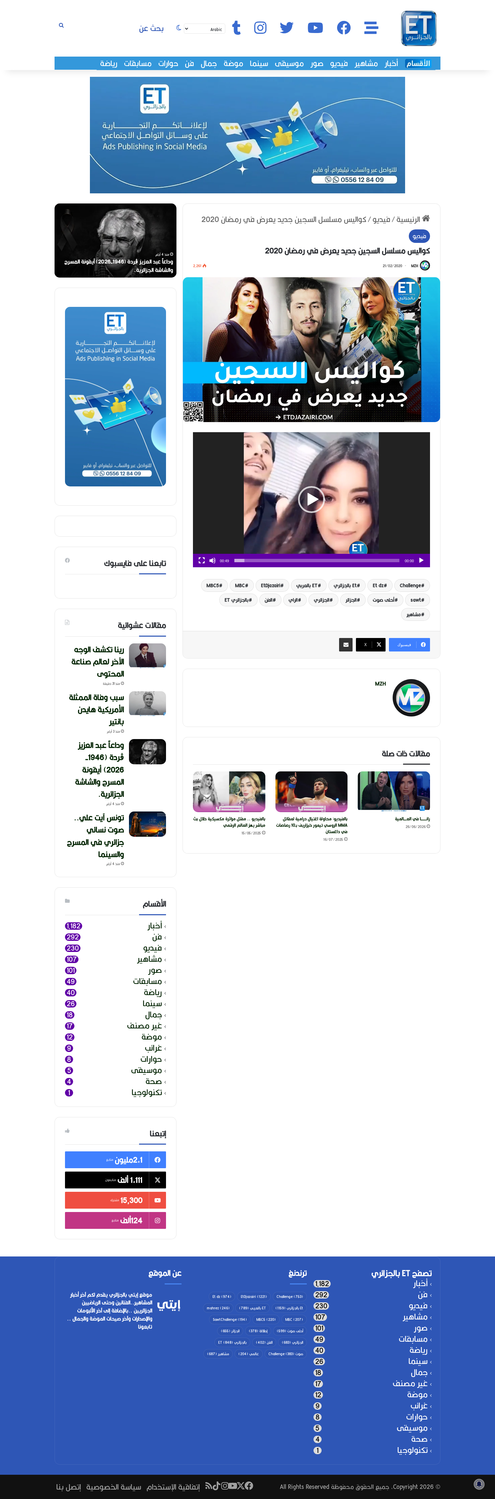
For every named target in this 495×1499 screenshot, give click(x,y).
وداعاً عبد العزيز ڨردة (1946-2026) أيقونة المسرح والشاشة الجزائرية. (99, 769)
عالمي (248, 1353)
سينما (259, 63)
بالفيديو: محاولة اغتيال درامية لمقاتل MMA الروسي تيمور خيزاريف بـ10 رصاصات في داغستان (312, 825)
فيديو (339, 63)
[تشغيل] (421, 560)
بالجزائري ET (237, 600)
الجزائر (351, 600)
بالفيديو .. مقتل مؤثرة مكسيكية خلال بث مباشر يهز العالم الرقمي (229, 822)
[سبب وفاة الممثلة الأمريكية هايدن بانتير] (147, 703)
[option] (115, 240)
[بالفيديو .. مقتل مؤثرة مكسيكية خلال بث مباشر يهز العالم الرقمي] (229, 791)
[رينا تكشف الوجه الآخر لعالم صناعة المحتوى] (147, 656)
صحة (153, 1081)
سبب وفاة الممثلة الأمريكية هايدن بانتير (96, 709)
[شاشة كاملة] (201, 560)
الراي (293, 600)
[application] (311, 499)
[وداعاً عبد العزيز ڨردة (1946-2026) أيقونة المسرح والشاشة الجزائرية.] (147, 751)
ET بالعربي (307, 585)
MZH (414, 265)
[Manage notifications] (479, 1484)
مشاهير (366, 63)
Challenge (410, 585)
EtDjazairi (270, 585)
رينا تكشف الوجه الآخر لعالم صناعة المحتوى (126, 270)
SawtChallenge (230, 1319)
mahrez (218, 1308)
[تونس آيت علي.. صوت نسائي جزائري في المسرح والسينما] (147, 824)
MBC (240, 585)
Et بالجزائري (345, 585)
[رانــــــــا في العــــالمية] (394, 791)
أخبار (391, 63)
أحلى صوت (383, 600)
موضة (233, 63)
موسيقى (289, 63)
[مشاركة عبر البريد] (346, 644)
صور (316, 63)
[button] (311, 499)
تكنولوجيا (147, 1092)
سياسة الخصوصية (113, 1487)
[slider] (316, 560)
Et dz (378, 585)
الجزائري (321, 600)
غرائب (153, 1048)
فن (189, 63)
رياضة (108, 63)
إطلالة (258, 1331)
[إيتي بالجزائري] (418, 28)
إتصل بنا (68, 1487)
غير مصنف (144, 1026)
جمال (209, 63)
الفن (268, 600)
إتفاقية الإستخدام (173, 1487)
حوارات (168, 63)
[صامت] (212, 560)
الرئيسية (409, 219)
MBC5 (212, 585)
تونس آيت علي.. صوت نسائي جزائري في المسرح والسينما (95, 835)
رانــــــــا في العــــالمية (412, 819)
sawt (415, 600)
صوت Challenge (285, 1353)
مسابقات (138, 63)
